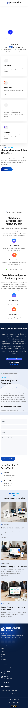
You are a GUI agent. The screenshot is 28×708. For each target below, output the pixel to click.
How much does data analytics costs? (11, 406)
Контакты (3, 659)
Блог (2, 657)
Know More (7, 169)
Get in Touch (8, 458)
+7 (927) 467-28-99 (8, 678)
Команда (3, 654)
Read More (4, 537)
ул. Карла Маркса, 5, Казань (8, 668)
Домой (2, 648)
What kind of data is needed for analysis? (12, 410)
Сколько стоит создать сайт (12, 528)
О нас (2, 651)
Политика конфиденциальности (9, 690)
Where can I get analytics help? (9, 388)
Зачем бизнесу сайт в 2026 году (14, 567)
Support (18, 702)
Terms (9, 702)
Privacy (13, 702)
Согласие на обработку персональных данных (12, 693)
